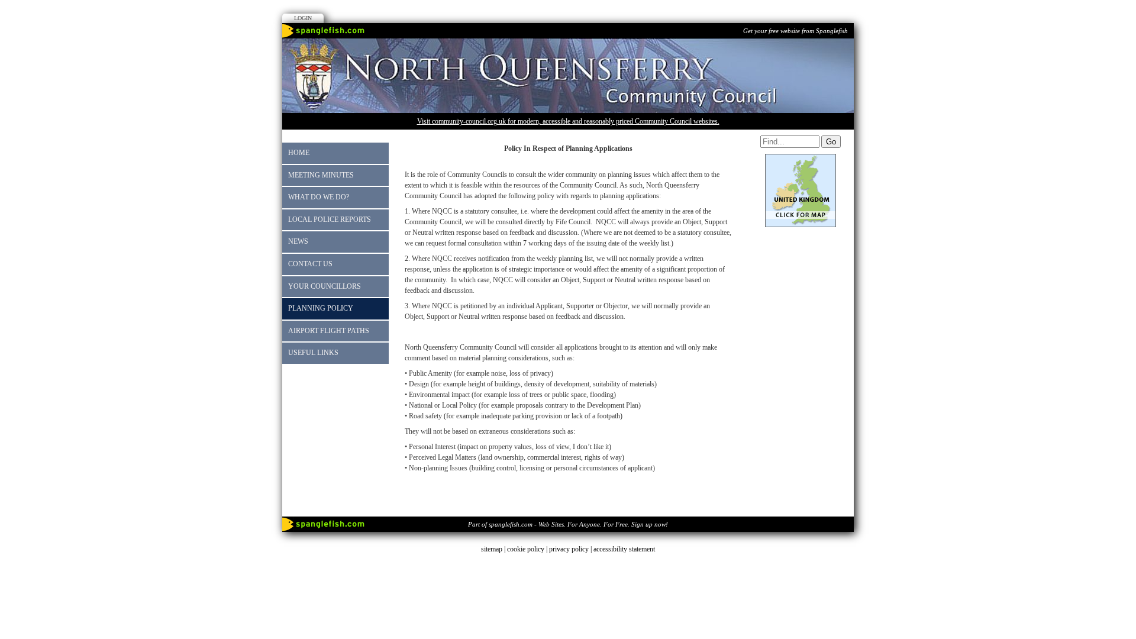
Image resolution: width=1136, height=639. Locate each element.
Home (298, 153)
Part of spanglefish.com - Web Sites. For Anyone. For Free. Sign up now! (568, 524)
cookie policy (525, 549)
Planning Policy (320, 308)
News (298, 241)
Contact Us (310, 264)
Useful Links (313, 352)
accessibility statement (624, 549)
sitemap (491, 549)
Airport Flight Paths (328, 331)
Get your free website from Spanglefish (795, 30)
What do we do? (318, 197)
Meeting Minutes (321, 175)
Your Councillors (324, 286)
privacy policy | (571, 549)
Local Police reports (329, 219)
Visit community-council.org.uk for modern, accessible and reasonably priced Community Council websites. (568, 121)
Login (303, 18)
